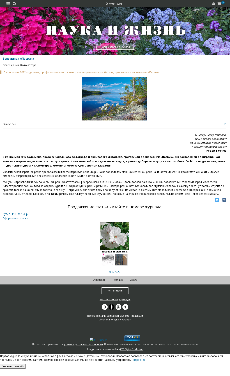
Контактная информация (115, 299)
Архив (133, 279)
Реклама (118, 279)
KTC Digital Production (131, 349)
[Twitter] (217, 200)
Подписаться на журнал (115, 47)
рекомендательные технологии (83, 344)
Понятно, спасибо (12, 366)
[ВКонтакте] (224, 200)
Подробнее (138, 359)
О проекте (99, 279)
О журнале (114, 4)
